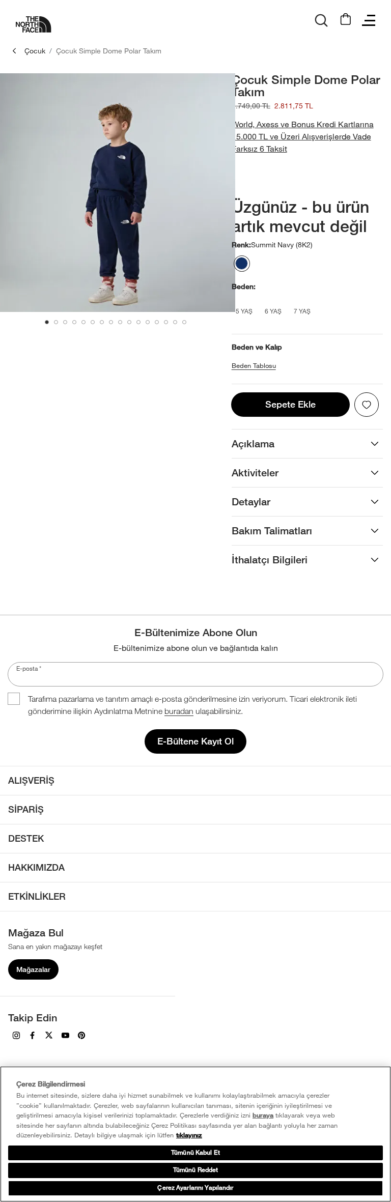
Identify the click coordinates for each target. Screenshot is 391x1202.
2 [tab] (56, 322)
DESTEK (26, 838)
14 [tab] (166, 322)
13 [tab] (157, 322)
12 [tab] (148, 322)
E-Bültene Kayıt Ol (195, 741)
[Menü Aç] (368, 20)
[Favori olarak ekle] (366, 404)
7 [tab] (102, 322)
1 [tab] (47, 322)
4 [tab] (74, 322)
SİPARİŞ (26, 809)
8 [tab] (111, 322)
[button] (307, 136)
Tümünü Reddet (195, 1170)
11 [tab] (138, 322)
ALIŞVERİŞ (31, 780)
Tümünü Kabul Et (195, 1152)
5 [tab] (83, 322)
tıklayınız (189, 1135)
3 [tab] (65, 322)
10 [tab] (129, 322)
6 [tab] (93, 322)
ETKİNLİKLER (37, 896)
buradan (178, 711)
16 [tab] (184, 322)
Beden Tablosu (254, 365)
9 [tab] (120, 322)
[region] (195, 1134)
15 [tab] (175, 322)
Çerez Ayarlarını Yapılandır (195, 1187)
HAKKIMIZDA (36, 867)
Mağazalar (33, 969)
